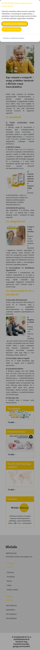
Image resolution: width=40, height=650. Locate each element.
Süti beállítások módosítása (11, 29)
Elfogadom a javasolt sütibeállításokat (14, 24)
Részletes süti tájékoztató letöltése (13, 38)
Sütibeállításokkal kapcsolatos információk (17, 5)
